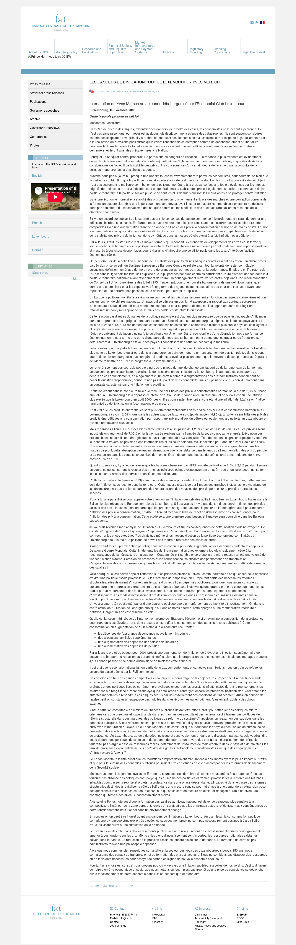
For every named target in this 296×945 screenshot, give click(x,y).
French (36, 222)
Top (130, 886)
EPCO (240, 918)
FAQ (154, 918)
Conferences (38, 136)
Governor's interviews (45, 127)
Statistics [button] (168, 52)
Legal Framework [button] (254, 52)
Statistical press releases (47, 93)
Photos (34, 145)
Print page (114, 886)
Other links (243, 922)
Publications (38, 101)
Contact (114, 922)
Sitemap (199, 929)
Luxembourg (40, 236)
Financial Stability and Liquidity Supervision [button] (120, 48)
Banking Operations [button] (222, 50)
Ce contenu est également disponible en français (127, 91)
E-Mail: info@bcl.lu (121, 918)
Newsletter (158, 914)
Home (97, 886)
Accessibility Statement (208, 918)
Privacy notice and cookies (210, 925)
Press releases (40, 84)
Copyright (200, 922)
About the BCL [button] (39, 52)
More (76, 278)
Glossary (157, 922)
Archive (35, 119)
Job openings (118, 925)
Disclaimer (201, 914)
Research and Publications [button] (91, 50)
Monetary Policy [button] (66, 52)
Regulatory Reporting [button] (196, 50)
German (37, 250)
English (36, 175)
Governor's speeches (44, 110)
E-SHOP (242, 914)
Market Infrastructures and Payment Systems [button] (145, 47)
